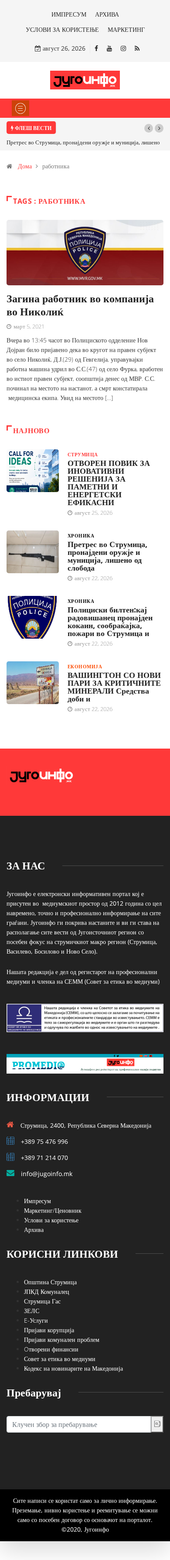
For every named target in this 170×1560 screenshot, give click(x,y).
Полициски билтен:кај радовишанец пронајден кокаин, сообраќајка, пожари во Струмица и (110, 621)
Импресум (37, 1201)
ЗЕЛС (31, 1311)
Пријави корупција (49, 1330)
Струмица (83, 454)
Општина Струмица (50, 1282)
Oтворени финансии (51, 1349)
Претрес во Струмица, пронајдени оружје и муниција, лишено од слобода (107, 556)
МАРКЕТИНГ (126, 29)
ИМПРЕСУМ (68, 14)
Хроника (81, 535)
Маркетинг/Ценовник (53, 1210)
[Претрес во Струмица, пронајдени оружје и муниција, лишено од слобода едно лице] (33, 551)
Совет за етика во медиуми (59, 1359)
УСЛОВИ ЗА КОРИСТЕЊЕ (62, 29)
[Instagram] (123, 48)
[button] (148, 128)
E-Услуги (36, 1320)
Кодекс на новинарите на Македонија (73, 1368)
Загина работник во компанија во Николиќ (80, 304)
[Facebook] (96, 48)
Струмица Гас (42, 1301)
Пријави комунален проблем (61, 1339)
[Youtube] (109, 48)
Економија (85, 666)
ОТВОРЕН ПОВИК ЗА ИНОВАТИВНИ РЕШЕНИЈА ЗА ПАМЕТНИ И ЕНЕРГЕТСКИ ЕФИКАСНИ (109, 482)
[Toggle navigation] (20, 108)
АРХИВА (107, 14)
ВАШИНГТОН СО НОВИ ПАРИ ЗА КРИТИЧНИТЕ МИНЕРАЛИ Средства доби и (114, 687)
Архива (34, 1229)
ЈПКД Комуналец (46, 1291)
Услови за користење (51, 1220)
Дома (25, 166)
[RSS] (137, 48)
